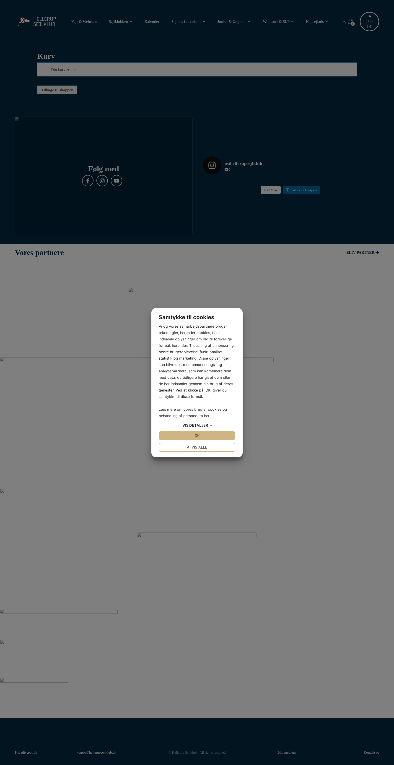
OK (197, 435)
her (206, 415)
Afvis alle (197, 447)
